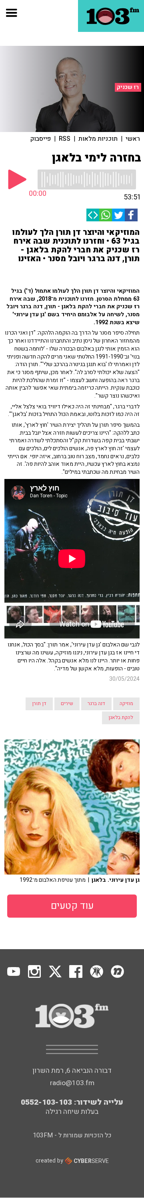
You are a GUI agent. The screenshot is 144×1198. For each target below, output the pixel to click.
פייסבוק (40, 139)
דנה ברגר (96, 703)
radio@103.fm (72, 1083)
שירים (67, 703)
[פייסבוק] (131, 215)
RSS (64, 139)
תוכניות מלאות (98, 139)
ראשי (133, 139)
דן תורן (39, 703)
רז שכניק (128, 87)
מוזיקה (126, 703)
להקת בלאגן (120, 717)
